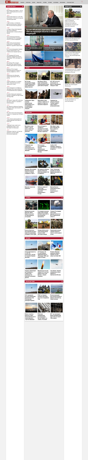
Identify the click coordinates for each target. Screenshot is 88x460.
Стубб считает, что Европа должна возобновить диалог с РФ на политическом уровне (14, 24)
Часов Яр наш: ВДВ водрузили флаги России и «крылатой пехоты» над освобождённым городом (72, 54)
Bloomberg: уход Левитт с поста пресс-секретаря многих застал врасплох (15, 12)
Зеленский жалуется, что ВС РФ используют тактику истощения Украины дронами (15, 18)
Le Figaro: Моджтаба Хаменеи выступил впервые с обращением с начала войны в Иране (14, 31)
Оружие (28, 238)
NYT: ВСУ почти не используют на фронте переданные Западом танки (15, 114)
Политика (29, 112)
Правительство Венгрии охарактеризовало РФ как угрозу (13, 77)
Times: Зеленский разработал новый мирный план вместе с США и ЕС (14, 120)
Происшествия (30, 281)
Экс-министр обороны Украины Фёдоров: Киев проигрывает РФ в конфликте (15, 108)
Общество (29, 155)
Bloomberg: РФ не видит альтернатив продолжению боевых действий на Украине (14, 64)
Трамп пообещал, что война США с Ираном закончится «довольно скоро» (14, 83)
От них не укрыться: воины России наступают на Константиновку (72, 100)
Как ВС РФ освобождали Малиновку (71, 85)
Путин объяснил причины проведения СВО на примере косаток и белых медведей (14, 38)
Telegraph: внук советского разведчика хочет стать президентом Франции (13, 126)
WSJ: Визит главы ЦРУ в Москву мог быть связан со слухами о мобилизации (15, 101)
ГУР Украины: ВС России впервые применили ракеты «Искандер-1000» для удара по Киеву (14, 57)
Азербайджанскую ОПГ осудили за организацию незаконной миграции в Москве (73, 70)
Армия (27, 68)
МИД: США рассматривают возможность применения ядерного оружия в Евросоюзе (14, 44)
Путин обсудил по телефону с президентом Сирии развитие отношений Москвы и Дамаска (14, 89)
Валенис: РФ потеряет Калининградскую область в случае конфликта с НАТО (14, 70)
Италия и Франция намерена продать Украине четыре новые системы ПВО (15, 95)
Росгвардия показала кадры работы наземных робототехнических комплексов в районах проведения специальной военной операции (72, 22)
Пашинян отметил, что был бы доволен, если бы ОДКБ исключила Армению (14, 133)
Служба (28, 197)
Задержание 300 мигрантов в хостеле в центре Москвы (72, 39)
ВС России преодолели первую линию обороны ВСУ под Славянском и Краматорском (14, 50)
